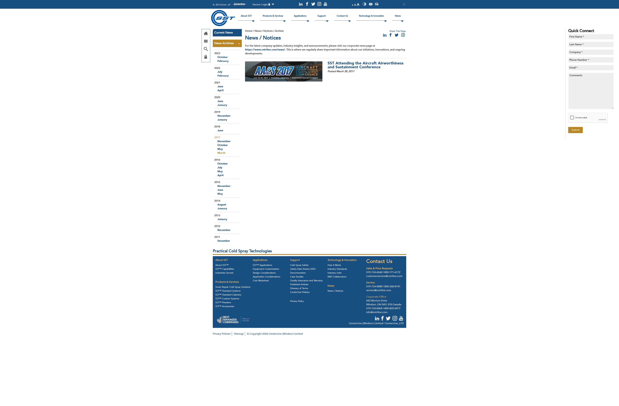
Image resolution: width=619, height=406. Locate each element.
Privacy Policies (222, 334)
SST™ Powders (223, 302)
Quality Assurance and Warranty (306, 280)
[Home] (206, 34)
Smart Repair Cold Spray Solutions (232, 287)
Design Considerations (264, 273)
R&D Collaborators (337, 277)
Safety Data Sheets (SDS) (303, 269)
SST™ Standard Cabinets (228, 295)
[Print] (370, 4)
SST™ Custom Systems (227, 298)
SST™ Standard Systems (228, 291)
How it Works (334, 265)
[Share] (376, 4)
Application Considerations (266, 277)
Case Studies (296, 277)
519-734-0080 (374, 286)
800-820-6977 (392, 308)
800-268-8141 (392, 286)
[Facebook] (307, 4)
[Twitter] (313, 4)
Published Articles (299, 284)
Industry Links (335, 273)
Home (248, 31)
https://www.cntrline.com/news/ (265, 49)
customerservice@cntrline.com (384, 276)
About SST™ (222, 265)
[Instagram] (319, 4)
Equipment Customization (266, 269)
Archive (279, 31)
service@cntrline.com (378, 290)
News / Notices (264, 31)
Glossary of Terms (299, 288)
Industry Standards (337, 269)
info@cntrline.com (377, 312)
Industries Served (224, 273)
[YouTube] (325, 4)
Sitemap (239, 334)
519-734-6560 (374, 272)
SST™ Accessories (224, 306)
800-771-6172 (392, 272)
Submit (575, 130)
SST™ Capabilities (224, 269)
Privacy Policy (297, 301)
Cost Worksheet (261, 280)
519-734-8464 (374, 308)
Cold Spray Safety (299, 265)
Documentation (298, 273)
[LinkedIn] (301, 4)
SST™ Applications (262, 265)
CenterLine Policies (300, 292)
